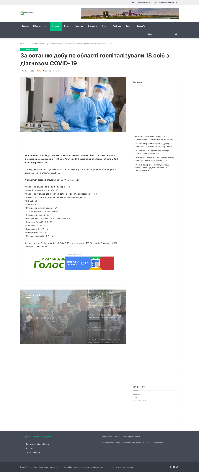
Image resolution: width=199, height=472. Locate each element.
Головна (25, 26)
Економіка (92, 26)
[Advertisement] (74, 142)
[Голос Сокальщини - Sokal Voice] (27, 13)
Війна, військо (32, 306)
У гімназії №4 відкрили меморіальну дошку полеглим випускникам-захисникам (50, 317)
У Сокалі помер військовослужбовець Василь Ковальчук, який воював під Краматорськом (151, 168)
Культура (79, 26)
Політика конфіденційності (165, 2)
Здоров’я (141, 26)
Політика (117, 26)
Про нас (131, 2)
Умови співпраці (144, 2)
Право (67, 26)
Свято (104, 26)
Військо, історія (40, 26)
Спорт (128, 26)
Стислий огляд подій (40, 44)
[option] (73, 317)
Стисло (55, 26)
